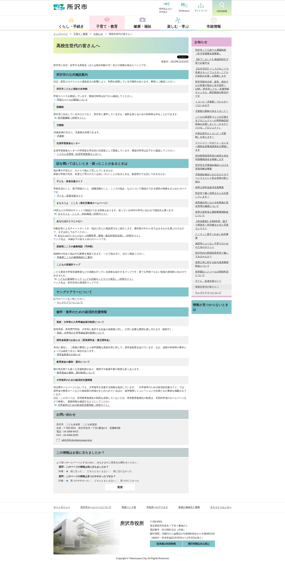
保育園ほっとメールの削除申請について (211, 273)
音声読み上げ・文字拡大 (166, 10)
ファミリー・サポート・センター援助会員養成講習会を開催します (211, 146)
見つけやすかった (79, 480)
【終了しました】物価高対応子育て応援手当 (211, 61)
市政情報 (214, 26)
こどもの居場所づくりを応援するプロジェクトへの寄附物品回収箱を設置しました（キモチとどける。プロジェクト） (211, 122)
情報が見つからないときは (210, 307)
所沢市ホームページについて (95, 507)
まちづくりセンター (221, 507)
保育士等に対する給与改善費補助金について (211, 264)
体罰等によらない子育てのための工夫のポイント (211, 245)
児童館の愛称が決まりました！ (211, 111)
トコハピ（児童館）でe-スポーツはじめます (211, 104)
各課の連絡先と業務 (189, 507)
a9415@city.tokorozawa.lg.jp (77, 440)
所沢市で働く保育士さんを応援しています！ (211, 195)
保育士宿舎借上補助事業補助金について (211, 214)
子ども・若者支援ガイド (70, 195)
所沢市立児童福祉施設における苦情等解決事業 (211, 167)
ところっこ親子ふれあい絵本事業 (211, 236)
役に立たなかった (122, 471)
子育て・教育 (107, 26)
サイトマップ (201, 11)
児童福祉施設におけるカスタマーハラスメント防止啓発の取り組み (211, 178)
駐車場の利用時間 (166, 543)
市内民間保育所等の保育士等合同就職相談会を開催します (211, 157)
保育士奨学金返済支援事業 (209, 187)
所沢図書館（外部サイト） (72, 118)
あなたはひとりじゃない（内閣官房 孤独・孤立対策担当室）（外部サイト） (99, 235)
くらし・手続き (71, 26)
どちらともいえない (97, 471)
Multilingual (184, 11)
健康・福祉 (142, 26)
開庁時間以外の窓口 (199, 543)
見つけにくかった (129, 480)
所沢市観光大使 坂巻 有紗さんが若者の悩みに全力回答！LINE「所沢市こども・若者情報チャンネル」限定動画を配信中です (212, 88)
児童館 (60, 136)
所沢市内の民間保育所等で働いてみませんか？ (211, 255)
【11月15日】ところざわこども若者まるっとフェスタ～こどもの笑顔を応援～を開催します (212, 72)
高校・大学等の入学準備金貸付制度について (80, 333)
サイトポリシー (61, 507)
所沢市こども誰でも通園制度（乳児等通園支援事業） (210, 52)
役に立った (76, 471)
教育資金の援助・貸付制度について (76, 372)
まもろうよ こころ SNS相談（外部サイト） (83, 214)
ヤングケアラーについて (70, 302)
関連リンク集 (129, 507)
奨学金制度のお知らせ (69, 354)
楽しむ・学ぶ (178, 26)
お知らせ (98, 34)
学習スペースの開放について (72, 99)
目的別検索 (222, 11)
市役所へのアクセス (157, 507)
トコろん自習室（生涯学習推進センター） (79, 154)
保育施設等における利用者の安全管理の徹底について (211, 204)
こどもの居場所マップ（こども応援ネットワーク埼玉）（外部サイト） (96, 279)
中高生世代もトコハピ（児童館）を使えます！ (210, 135)
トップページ (60, 34)
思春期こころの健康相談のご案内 (74, 257)
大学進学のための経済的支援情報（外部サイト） (84, 405)
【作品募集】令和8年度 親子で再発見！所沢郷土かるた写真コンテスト (211, 225)
